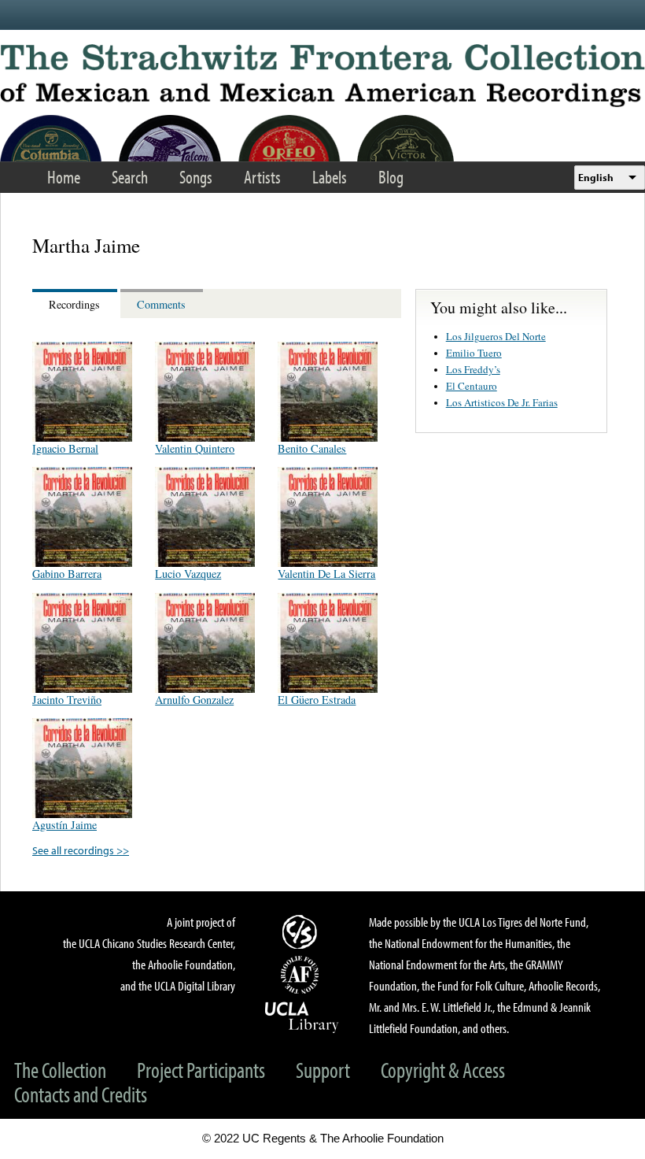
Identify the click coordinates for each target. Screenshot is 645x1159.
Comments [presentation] (161, 304)
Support (323, 1069)
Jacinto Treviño (66, 699)
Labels (329, 176)
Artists (262, 176)
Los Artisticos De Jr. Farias (502, 402)
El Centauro (471, 386)
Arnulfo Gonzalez (194, 699)
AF (302, 975)
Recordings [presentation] (74, 304)
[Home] (322, 75)
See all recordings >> (80, 849)
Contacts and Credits (80, 1094)
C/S (302, 931)
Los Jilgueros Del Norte (496, 336)
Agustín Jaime (64, 824)
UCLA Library (302, 1016)
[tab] (76, 303)
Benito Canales (312, 448)
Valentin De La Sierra (326, 573)
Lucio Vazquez (188, 573)
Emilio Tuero (474, 353)
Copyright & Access (443, 1069)
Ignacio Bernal (65, 448)
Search (130, 176)
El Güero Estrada (317, 699)
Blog (391, 176)
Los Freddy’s (473, 369)
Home (63, 176)
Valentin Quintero (194, 448)
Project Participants (201, 1069)
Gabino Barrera (66, 573)
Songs (195, 176)
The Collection (60, 1069)
